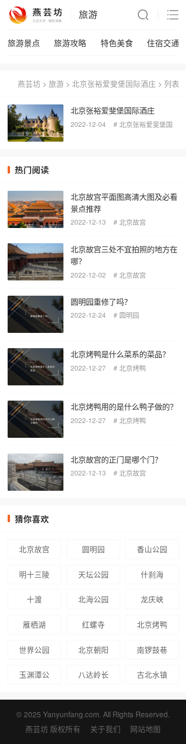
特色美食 (117, 43)
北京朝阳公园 (93, 652)
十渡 (34, 599)
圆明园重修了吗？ (101, 301)
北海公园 (93, 599)
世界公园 (34, 649)
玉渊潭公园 (34, 676)
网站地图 (145, 728)
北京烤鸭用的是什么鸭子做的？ (124, 406)
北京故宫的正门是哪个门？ (116, 459)
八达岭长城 (93, 676)
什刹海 (152, 574)
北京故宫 (132, 222)
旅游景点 (24, 43)
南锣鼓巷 (152, 649)
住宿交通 (163, 43)
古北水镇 (152, 674)
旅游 (88, 14)
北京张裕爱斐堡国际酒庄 (114, 83)
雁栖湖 (34, 624)
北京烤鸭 (132, 367)
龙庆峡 (152, 599)
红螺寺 (93, 624)
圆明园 (129, 315)
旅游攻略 (70, 43)
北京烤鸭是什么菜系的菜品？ (120, 354)
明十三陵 (34, 574)
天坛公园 (93, 574)
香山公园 (152, 549)
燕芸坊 (29, 83)
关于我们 (105, 728)
